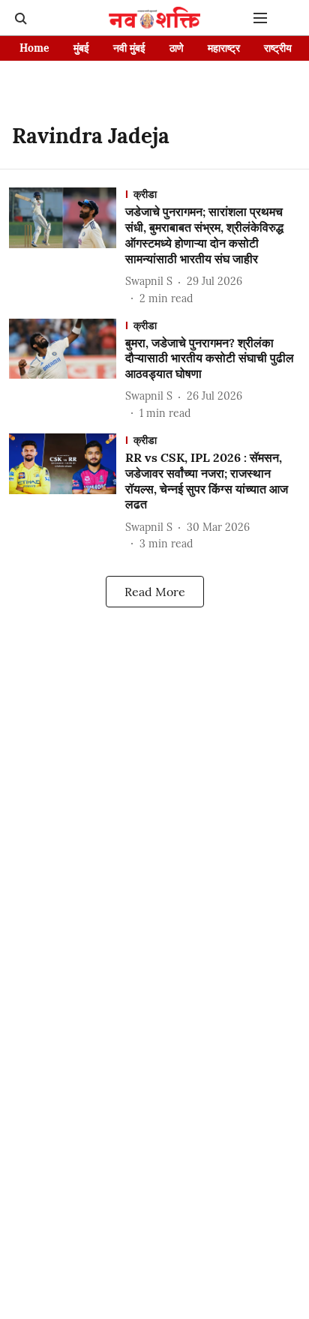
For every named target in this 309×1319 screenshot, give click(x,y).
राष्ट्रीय (278, 48)
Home (35, 48)
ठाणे (177, 48)
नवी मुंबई (129, 48)
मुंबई (81, 48)
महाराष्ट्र (224, 48)
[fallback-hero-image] (67, 246)
